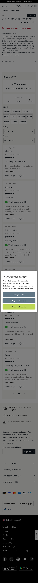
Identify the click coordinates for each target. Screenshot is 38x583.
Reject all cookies (19, 301)
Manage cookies (19, 295)
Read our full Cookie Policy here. (21, 288)
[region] (19, 291)
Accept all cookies (19, 307)
